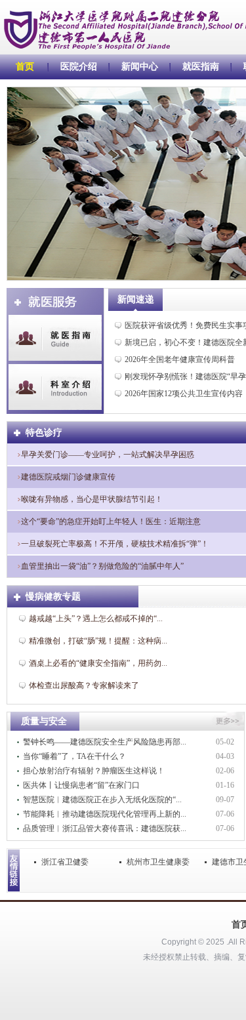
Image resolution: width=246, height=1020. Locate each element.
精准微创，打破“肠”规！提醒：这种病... (98, 640)
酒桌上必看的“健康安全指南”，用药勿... (98, 663)
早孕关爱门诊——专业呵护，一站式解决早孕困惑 (107, 454)
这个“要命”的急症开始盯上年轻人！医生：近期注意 (111, 521)
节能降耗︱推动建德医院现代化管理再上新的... (104, 814)
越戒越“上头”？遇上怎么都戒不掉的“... (96, 618)
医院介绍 (78, 66)
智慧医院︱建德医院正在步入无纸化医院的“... (102, 799)
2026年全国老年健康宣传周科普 (180, 359)
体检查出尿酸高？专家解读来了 (84, 685)
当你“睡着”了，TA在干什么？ (74, 756)
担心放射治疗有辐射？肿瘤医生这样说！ (94, 770)
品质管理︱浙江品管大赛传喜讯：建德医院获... (104, 828)
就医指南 (200, 66)
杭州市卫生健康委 (158, 862)
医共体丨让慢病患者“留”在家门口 (81, 785)
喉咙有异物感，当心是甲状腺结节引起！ (92, 499)
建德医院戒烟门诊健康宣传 (68, 476)
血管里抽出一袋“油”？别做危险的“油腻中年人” (102, 566)
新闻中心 (139, 66)
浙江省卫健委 (65, 862)
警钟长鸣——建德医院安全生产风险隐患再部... (104, 741)
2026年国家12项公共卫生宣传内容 (184, 393)
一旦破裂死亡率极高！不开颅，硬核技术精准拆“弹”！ (115, 543)
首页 (25, 66)
